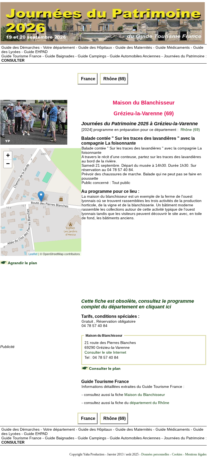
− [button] (8, 163)
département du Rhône (149, 403)
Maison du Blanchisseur (144, 394)
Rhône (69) (114, 78)
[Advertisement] (40, 310)
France (87, 78)
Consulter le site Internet (105, 352)
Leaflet (33, 254)
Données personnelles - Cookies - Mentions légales (174, 454)
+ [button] (8, 155)
